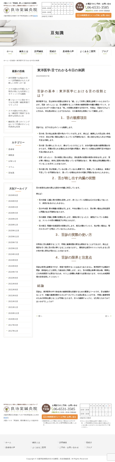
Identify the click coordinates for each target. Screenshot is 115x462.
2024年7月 (13, 272)
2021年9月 (13, 284)
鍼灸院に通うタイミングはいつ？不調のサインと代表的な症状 (19, 124)
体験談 (11, 155)
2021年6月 (13, 296)
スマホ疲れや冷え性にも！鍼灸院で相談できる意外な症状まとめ (19, 113)
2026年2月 (13, 219)
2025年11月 (13, 237)
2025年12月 (13, 231)
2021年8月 (13, 290)
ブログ (105, 52)
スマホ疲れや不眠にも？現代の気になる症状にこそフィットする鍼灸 (19, 91)
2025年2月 (13, 248)
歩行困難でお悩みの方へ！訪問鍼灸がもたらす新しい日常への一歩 (19, 80)
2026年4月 (13, 207)
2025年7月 (13, 242)
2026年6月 (13, 195)
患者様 (11, 149)
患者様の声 (68, 52)
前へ (40, 316)
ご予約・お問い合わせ (69, 447)
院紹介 (53, 52)
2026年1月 (13, 225)
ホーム (10, 52)
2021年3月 (13, 301)
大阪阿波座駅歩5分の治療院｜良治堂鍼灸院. (54, 459)
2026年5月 (13, 201)
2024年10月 (13, 254)
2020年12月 (13, 313)
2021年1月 (13, 307)
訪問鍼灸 (38, 52)
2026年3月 (13, 213)
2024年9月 (13, 260)
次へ (107, 316)
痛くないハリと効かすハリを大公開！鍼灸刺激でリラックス (19, 102)
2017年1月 (13, 331)
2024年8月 (13, 266)
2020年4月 (13, 319)
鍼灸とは (23, 52)
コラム (11, 167)
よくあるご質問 (88, 52)
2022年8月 (13, 278)
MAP (35, 16)
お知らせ (12, 161)
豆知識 (11, 173)
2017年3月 (13, 325)
